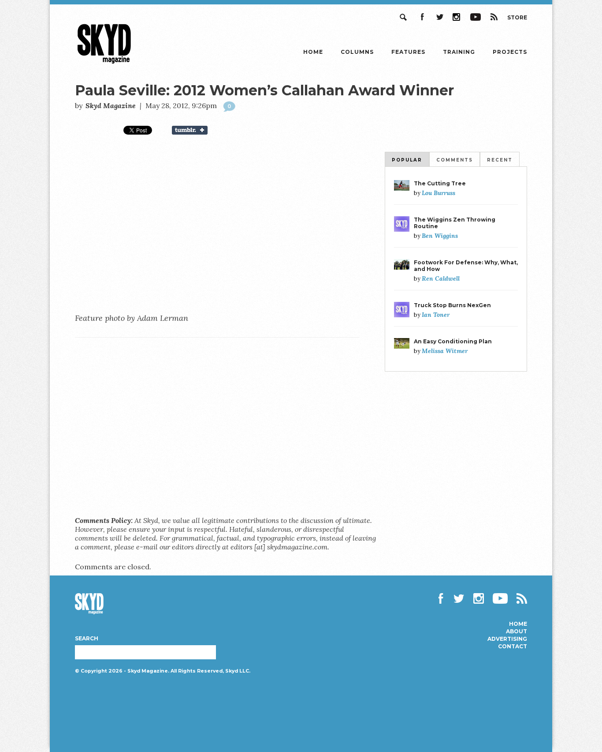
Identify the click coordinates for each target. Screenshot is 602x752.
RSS (494, 17)
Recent (500, 160)
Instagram (457, 17)
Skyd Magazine (104, 63)
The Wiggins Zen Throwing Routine (454, 222)
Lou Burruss (438, 193)
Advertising (507, 639)
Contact (512, 646)
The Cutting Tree (440, 183)
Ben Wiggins (440, 236)
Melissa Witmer (445, 351)
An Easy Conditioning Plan (453, 341)
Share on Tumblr (195, 130)
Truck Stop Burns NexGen (452, 305)
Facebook (421, 17)
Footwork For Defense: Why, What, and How (466, 265)
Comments (454, 160)
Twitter (439, 17)
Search (404, 17)
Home (313, 52)
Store (517, 17)
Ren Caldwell (441, 278)
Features (408, 52)
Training (459, 52)
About (516, 631)
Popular (407, 160)
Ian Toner (436, 315)
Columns (357, 52)
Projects (510, 52)
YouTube (475, 17)
